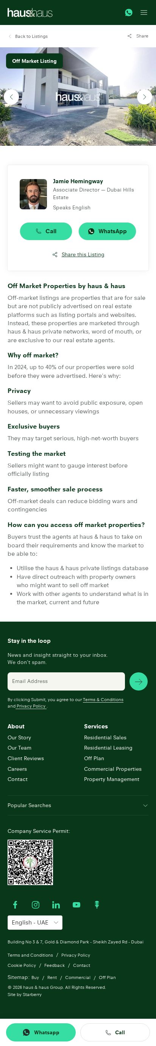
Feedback (54, 965)
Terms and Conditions (30, 955)
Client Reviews (26, 758)
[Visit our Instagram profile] (35, 904)
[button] (28, 36)
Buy (35, 977)
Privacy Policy (31, 706)
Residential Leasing (108, 747)
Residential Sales (105, 737)
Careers (17, 768)
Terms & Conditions (103, 699)
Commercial (77, 977)
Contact (18, 779)
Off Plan (94, 758)
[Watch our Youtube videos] (76, 904)
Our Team (19, 747)
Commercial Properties (113, 768)
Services (96, 726)
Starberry (32, 994)
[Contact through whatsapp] (129, 12)
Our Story (19, 737)
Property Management (111, 779)
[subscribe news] (138, 681)
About (16, 726)
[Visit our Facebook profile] (15, 904)
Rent (52, 977)
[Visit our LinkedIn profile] (56, 904)
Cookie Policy (22, 965)
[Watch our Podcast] (97, 904)
